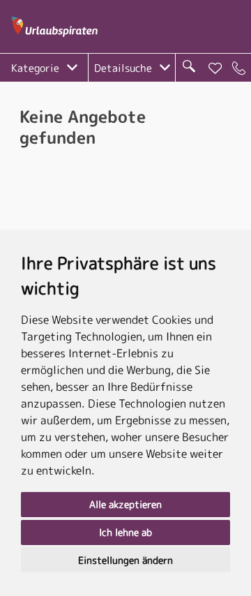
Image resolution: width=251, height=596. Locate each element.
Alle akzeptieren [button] (125, 504)
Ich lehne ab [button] (125, 532)
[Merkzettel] (215, 68)
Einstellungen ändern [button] (125, 560)
